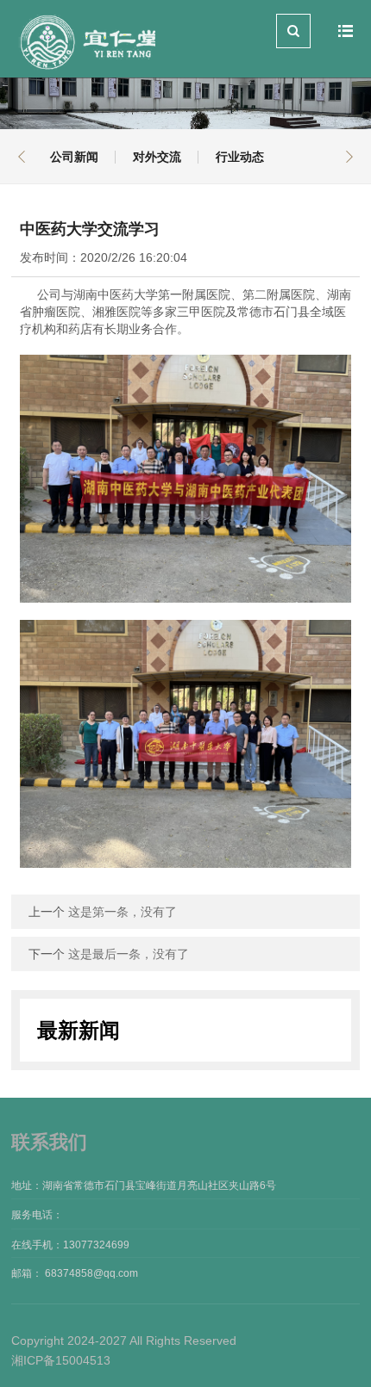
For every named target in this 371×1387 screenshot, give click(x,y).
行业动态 (240, 157)
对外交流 (157, 157)
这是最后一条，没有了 (128, 954)
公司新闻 (74, 157)
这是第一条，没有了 (122, 912)
